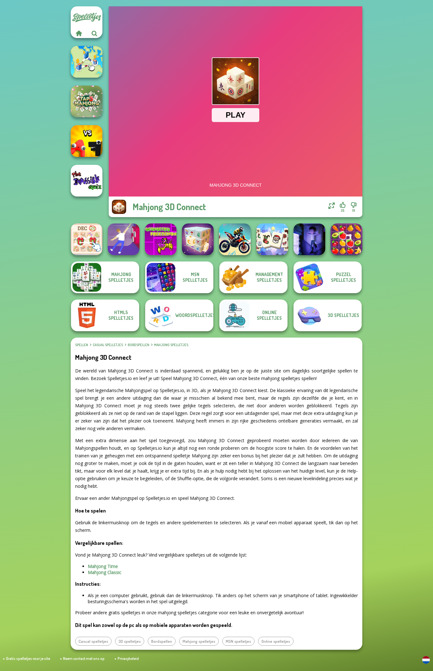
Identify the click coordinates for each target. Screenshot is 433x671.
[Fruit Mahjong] (346, 239)
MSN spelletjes (238, 641)
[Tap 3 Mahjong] (86, 101)
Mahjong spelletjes (171, 345)
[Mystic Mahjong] (198, 239)
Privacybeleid (128, 658)
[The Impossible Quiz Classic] (86, 181)
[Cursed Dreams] (309, 239)
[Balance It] (123, 239)
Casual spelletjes (108, 345)
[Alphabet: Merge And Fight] (86, 141)
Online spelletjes (276, 641)
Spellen (81, 345)
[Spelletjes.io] (79, 33)
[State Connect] (86, 62)
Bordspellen (138, 345)
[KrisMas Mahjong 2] (86, 239)
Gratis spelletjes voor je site (28, 658)
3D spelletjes (130, 641)
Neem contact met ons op (84, 658)
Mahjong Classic (104, 572)
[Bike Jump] (235, 239)
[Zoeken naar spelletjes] (94, 33)
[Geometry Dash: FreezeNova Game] (161, 239)
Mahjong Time (103, 566)
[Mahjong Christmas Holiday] (272, 239)
